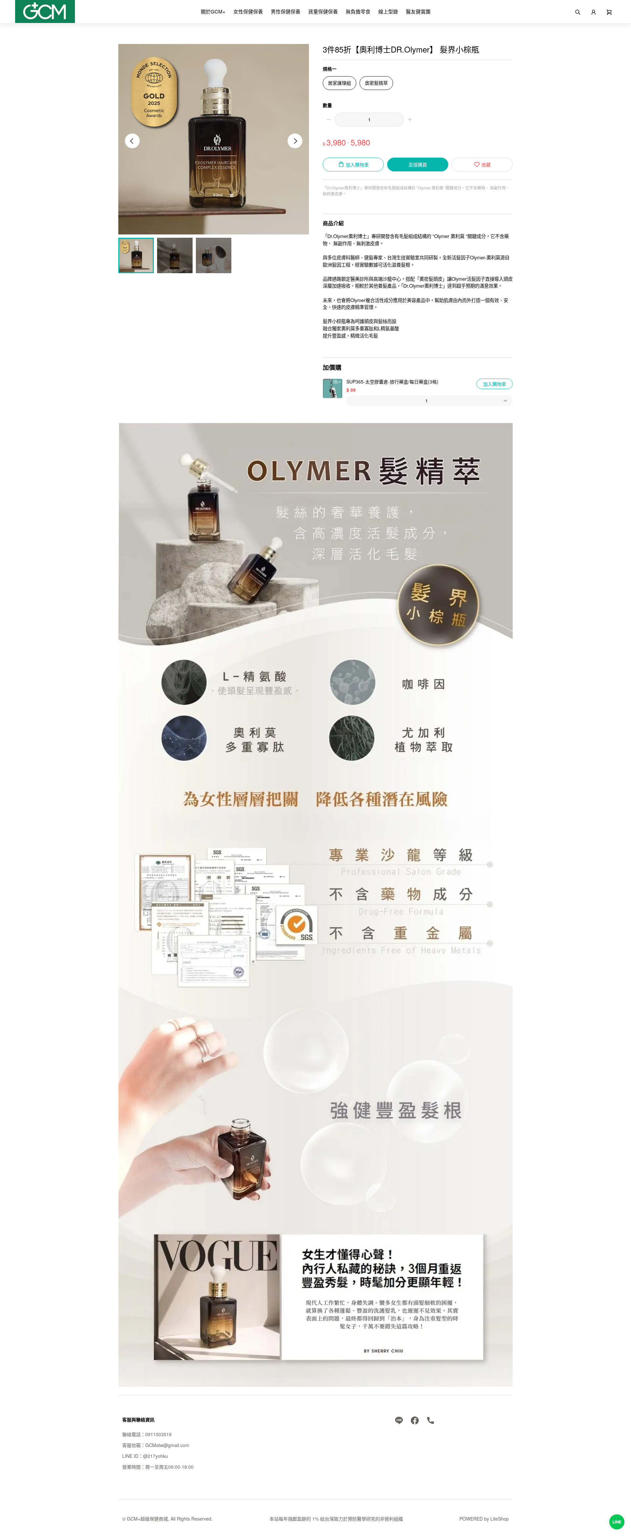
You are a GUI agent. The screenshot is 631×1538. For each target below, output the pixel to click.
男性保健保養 (285, 11)
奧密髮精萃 (376, 82)
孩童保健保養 (323, 11)
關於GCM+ (213, 11)
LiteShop (499, 1518)
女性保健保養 (248, 11)
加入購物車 (494, 384)
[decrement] (329, 119)
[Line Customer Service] (616, 1521)
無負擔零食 (358, 11)
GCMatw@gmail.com (167, 1445)
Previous (132, 141)
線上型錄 (388, 11)
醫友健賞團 (418, 11)
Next (295, 141)
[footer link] (399, 1419)
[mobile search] (578, 11)
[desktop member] (593, 11)
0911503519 (158, 1434)
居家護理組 (339, 82)
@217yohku (155, 1456)
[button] (609, 11)
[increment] (410, 119)
